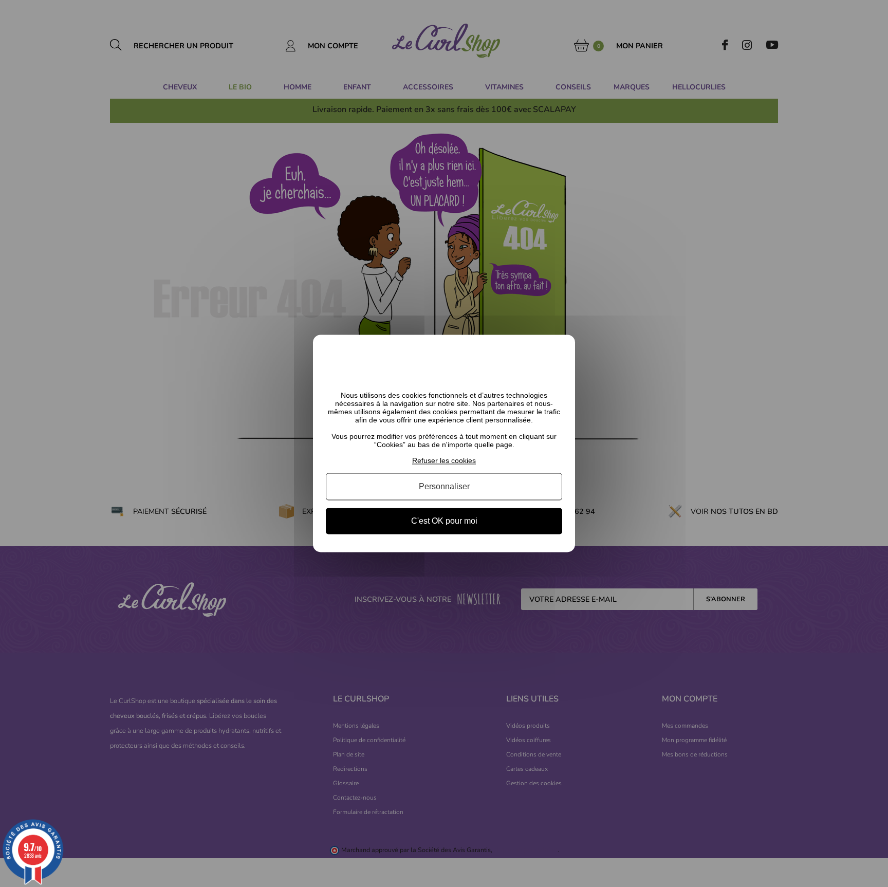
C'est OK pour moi (444, 520)
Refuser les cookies (444, 460)
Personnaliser (444, 486)
